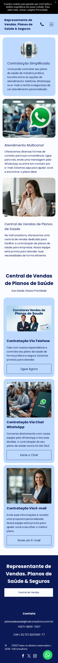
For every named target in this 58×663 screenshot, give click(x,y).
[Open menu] (51, 24)
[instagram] (35, 656)
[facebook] (23, 656)
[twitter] (29, 656)
